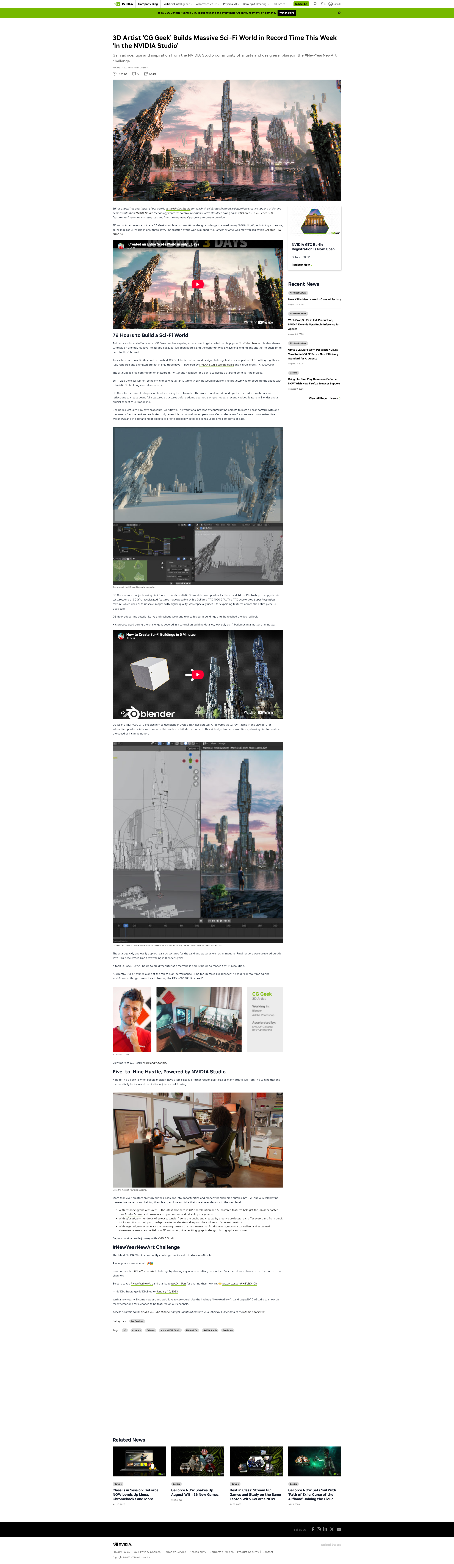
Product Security (248, 1552)
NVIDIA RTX (191, 1330)
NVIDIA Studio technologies (216, 364)
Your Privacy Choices (147, 1552)
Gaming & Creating (255, 4)
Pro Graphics (137, 1321)
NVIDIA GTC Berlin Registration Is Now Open (313, 246)
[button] (301, 3)
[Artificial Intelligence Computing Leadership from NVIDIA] (124, 3)
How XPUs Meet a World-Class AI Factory (314, 299)
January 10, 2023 (167, 1291)
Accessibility (198, 1552)
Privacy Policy (121, 1552)
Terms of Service (175, 1552)
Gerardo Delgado (140, 67)
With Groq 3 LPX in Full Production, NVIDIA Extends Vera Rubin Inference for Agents (314, 324)
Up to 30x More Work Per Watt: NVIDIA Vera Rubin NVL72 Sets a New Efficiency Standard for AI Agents (313, 354)
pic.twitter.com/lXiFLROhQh (239, 1283)
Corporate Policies (222, 1552)
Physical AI (230, 4)
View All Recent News (323, 398)
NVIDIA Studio (166, 1238)
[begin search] (315, 4)
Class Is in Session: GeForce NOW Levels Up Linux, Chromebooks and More (135, 1494)
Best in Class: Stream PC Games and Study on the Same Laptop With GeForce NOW (255, 1494)
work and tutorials (154, 1063)
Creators (136, 1330)
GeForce (150, 1330)
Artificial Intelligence (177, 4)
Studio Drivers (134, 1214)
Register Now (301, 264)
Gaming (293, 373)
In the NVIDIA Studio (170, 1330)
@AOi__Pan (178, 1283)
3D (124, 1330)
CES (252, 360)
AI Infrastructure (206, 4)
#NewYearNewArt (145, 1271)
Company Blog (148, 4)
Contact (267, 1552)
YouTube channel (250, 343)
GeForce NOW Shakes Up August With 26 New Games (194, 1492)
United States (331, 1544)
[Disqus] (227, 1381)
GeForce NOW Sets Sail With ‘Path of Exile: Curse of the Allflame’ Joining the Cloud (312, 1494)
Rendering (228, 1330)
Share (152, 74)
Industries (279, 4)
